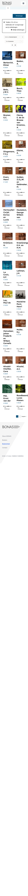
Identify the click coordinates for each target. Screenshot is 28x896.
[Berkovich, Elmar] (7, 55)
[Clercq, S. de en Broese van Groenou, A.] (21, 108)
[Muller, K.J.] (21, 323)
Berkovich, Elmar (8, 63)
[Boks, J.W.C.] (7, 82)
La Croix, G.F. (6, 274)
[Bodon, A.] (21, 54)
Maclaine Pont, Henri (21, 304)
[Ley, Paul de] (7, 294)
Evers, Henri (6, 178)
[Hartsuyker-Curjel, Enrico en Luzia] (7, 203)
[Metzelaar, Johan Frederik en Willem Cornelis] (7, 324)
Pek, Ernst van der (7, 398)
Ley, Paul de (7, 301)
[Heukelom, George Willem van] (21, 203)
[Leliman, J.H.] (21, 264)
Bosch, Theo (20, 89)
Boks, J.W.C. (6, 90)
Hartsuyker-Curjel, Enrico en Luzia (9, 215)
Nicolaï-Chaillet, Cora (7, 369)
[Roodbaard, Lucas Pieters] (21, 388)
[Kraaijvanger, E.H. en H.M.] (21, 236)
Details (10, 70)
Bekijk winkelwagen (18, 30)
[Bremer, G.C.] (7, 108)
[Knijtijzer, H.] (7, 236)
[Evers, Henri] (7, 170)
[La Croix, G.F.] (7, 265)
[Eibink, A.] (21, 144)
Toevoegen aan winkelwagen (5, 72)
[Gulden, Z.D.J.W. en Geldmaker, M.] (21, 170)
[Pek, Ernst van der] (7, 388)
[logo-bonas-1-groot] (6, 2)
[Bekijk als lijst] (15, 45)
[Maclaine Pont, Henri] (21, 294)
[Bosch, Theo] (21, 82)
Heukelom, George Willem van (22, 214)
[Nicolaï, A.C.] (21, 360)
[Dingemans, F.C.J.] (7, 144)
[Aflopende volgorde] (22, 37)
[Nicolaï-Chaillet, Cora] (7, 360)
